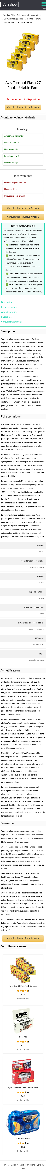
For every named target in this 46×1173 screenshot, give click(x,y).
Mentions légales (9, 1165)
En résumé (6, 317)
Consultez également (11, 322)
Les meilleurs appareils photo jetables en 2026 (23, 19)
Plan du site (30, 1165)
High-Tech (16, 15)
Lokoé (23, 1169)
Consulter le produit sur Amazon (23, 107)
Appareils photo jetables (32, 15)
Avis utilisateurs (8, 312)
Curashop (6, 15)
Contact (20, 1165)
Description (7, 302)
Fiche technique (9, 307)
